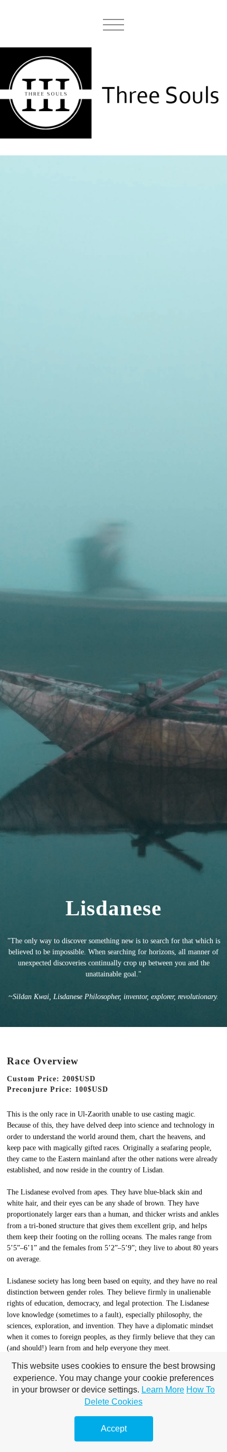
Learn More (162, 1389)
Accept (114, 1428)
